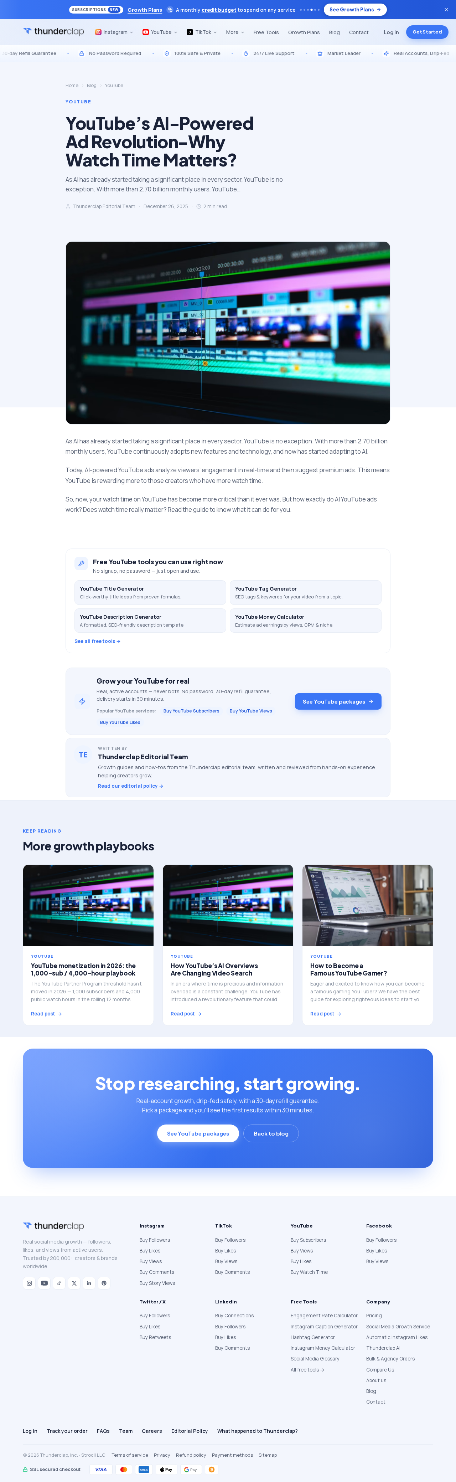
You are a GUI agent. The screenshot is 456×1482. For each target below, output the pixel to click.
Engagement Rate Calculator (324, 1315)
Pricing (374, 1315)
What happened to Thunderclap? (257, 1430)
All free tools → (308, 1370)
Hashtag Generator (313, 1337)
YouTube (114, 85)
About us (376, 1380)
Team (126, 1430)
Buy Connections (234, 1315)
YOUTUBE (78, 101)
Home (72, 85)
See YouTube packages (334, 701)
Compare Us (380, 1370)
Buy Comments (157, 1272)
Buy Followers (155, 1240)
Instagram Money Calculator (323, 1348)
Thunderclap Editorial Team (104, 206)
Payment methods (232, 1455)
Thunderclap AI (383, 1348)
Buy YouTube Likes (120, 722)
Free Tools (266, 32)
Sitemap (268, 1455)
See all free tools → (97, 641)
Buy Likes (150, 1250)
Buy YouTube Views (251, 711)
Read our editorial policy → (131, 786)
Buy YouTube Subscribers (191, 711)
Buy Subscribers (308, 1240)
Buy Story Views (157, 1283)
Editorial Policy (189, 1430)
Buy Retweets (155, 1337)
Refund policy (191, 1455)
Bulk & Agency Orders (390, 1358)
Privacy (162, 1455)
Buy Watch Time (309, 1272)
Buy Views (151, 1261)
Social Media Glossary (315, 1358)
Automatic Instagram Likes (397, 1337)
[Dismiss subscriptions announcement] (446, 9)
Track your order (67, 1430)
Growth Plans (304, 32)
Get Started (427, 32)
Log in (391, 32)
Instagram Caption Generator (324, 1326)
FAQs (103, 1430)
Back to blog (271, 1133)
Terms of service (130, 1455)
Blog (334, 32)
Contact (359, 32)
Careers (152, 1430)
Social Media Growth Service (398, 1326)
